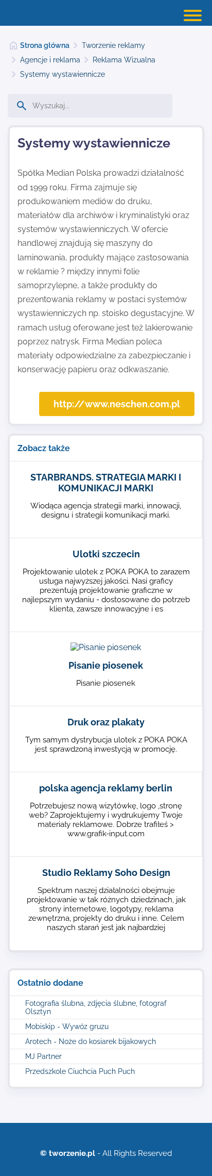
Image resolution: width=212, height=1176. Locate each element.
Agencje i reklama (50, 60)
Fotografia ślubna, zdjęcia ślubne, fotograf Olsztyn (96, 1007)
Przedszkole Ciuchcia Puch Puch (80, 1071)
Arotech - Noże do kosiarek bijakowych (90, 1041)
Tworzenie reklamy (113, 45)
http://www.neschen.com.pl (117, 404)
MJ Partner (43, 1056)
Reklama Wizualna (124, 60)
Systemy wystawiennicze (62, 74)
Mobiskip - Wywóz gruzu (67, 1026)
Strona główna (44, 45)
